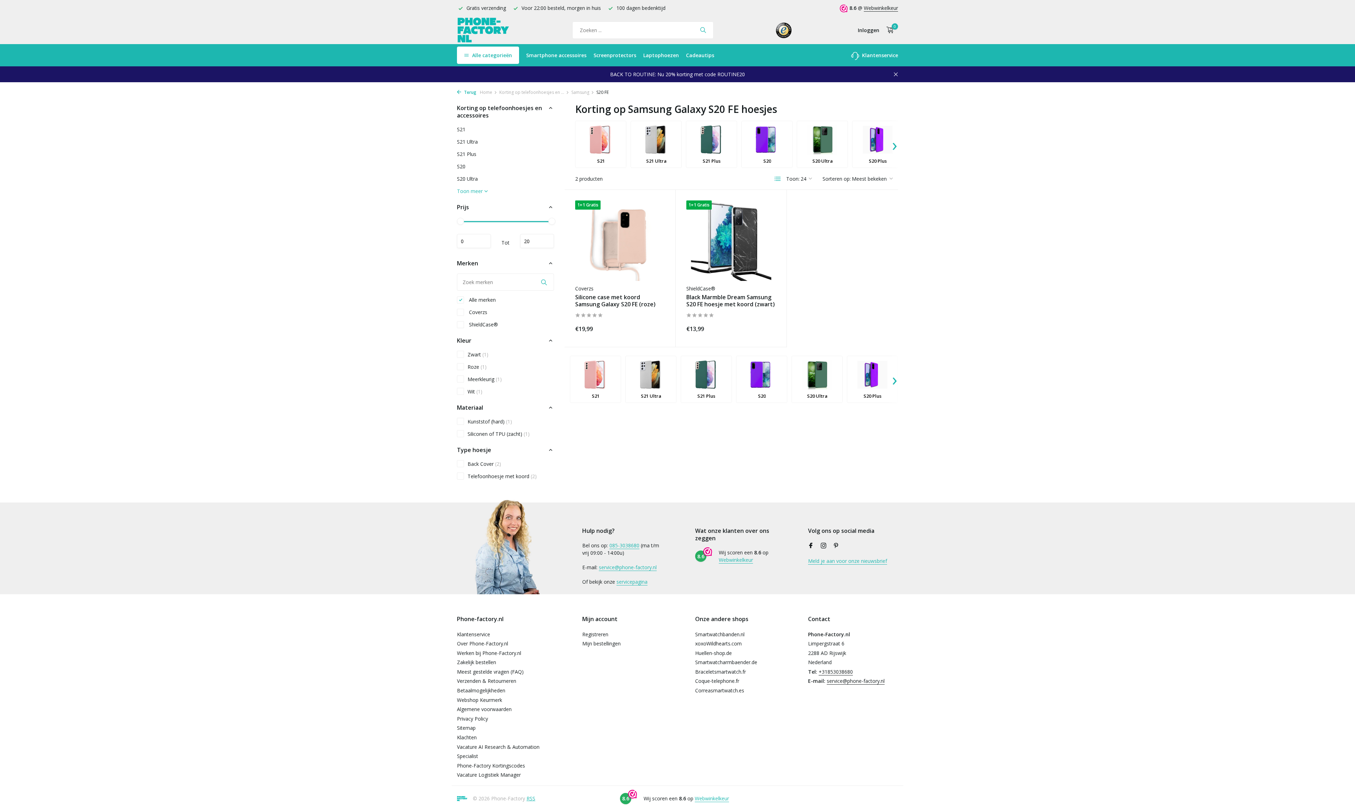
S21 (461, 129)
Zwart (478, 354)
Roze (477, 366)
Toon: (793, 178)
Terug (469, 92)
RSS (530, 798)
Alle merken (482, 299)
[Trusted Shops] (784, 30)
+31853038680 (836, 671)
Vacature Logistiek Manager (489, 774)
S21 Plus (466, 154)
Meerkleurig (485, 379)
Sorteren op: (837, 178)
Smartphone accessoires (556, 55)
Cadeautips (700, 55)
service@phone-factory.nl (628, 567)
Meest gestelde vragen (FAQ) (490, 671)
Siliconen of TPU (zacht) (499, 434)
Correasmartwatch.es (719, 690)
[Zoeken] (703, 30)
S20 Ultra (467, 178)
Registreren (595, 634)
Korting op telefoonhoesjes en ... (531, 92)
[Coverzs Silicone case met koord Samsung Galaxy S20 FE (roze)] (620, 240)
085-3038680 (624, 545)
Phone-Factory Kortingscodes (491, 765)
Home (486, 92)
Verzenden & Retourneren (486, 681)
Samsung (580, 92)
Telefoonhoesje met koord (502, 476)
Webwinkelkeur (881, 8)
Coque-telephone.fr (717, 681)
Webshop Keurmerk (479, 700)
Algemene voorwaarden (484, 709)
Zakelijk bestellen (476, 662)
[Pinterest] (836, 546)
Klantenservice (879, 55)
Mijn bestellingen (601, 643)
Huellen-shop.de (713, 653)
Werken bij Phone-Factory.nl (489, 653)
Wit (475, 391)
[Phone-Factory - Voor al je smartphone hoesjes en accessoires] (483, 30)
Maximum (537, 241)
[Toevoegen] (652, 327)
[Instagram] (823, 546)
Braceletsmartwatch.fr (720, 671)
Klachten (467, 737)
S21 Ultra (467, 141)
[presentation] (894, 144)
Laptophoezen (661, 55)
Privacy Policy (472, 718)
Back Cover (484, 464)
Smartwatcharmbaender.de (726, 662)
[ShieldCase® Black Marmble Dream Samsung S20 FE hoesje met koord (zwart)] (731, 240)
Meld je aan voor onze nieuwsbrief (847, 561)
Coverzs (477, 312)
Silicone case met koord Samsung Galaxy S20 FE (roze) (615, 301)
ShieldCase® (483, 324)
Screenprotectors (615, 55)
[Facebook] (811, 546)
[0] (888, 30)
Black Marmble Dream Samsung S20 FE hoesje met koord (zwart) (730, 301)
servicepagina (632, 581)
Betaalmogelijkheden (481, 690)
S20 (461, 166)
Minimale (474, 241)
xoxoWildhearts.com (718, 643)
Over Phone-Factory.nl (482, 643)
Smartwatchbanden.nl (720, 634)
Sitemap (466, 727)
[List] (778, 179)
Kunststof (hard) (490, 421)
